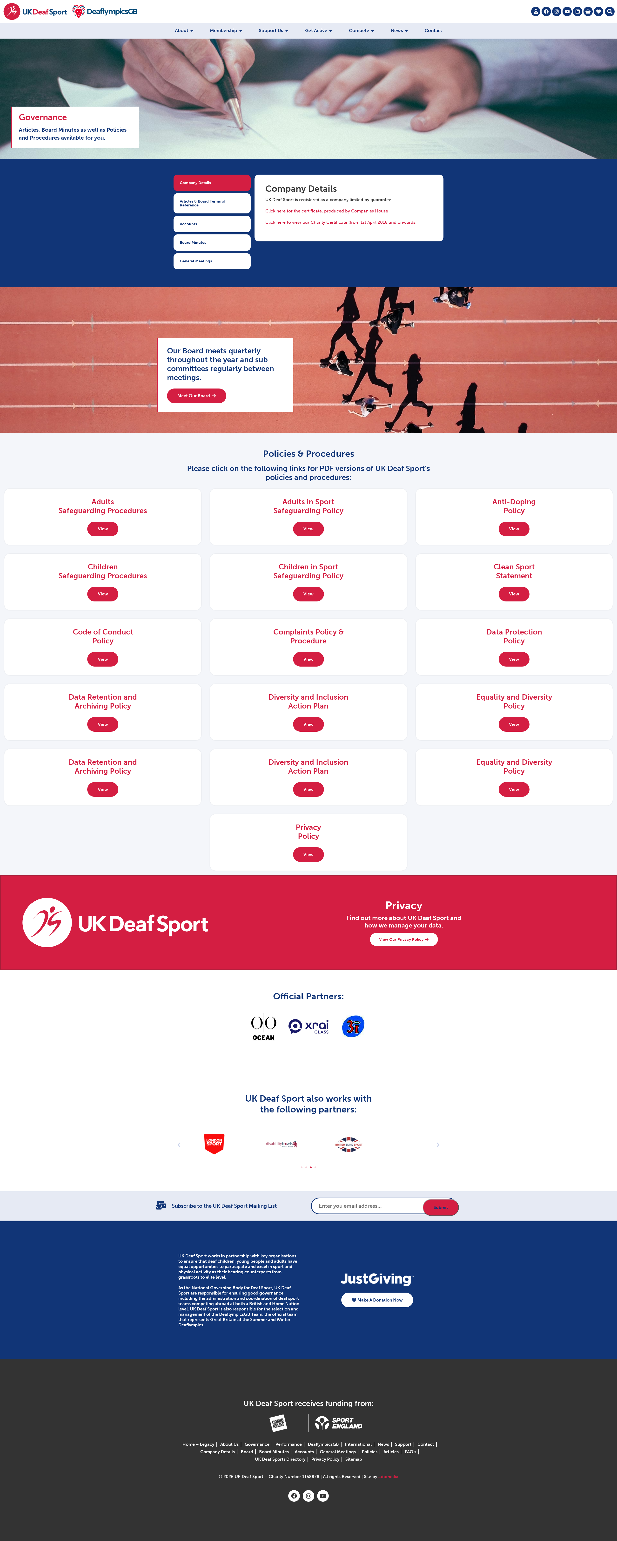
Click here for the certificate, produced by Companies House (326, 211)
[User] (535, 11)
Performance (288, 1444)
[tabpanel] (349, 208)
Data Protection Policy (514, 636)
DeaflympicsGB (323, 1444)
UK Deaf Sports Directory (280, 1459)
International (358, 1444)
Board (247, 1451)
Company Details (217, 1451)
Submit (441, 1207)
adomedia (388, 1476)
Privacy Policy (325, 1459)
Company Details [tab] (195, 182)
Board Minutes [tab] (193, 242)
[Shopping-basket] (588, 11)
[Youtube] (567, 11)
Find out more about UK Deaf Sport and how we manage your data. (403, 921)
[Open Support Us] (286, 30)
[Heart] (598, 11)
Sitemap (353, 1459)
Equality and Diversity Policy (514, 701)
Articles (391, 1451)
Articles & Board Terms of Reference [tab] (203, 203)
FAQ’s (410, 1451)
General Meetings (338, 1451)
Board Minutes (274, 1451)
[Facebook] (546, 11)
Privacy (403, 905)
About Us (229, 1444)
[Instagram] (556, 11)
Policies (369, 1451)
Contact (425, 1444)
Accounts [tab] (188, 224)
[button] (610, 11)
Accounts (304, 1451)
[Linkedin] (577, 11)
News (383, 1444)
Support (403, 1444)
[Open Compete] (372, 30)
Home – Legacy (198, 1444)
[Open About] (191, 30)
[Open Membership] (240, 30)
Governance (257, 1444)
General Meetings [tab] (196, 261)
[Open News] (406, 30)
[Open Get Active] (331, 30)
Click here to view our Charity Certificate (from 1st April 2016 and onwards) (340, 222)
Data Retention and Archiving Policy (103, 701)
